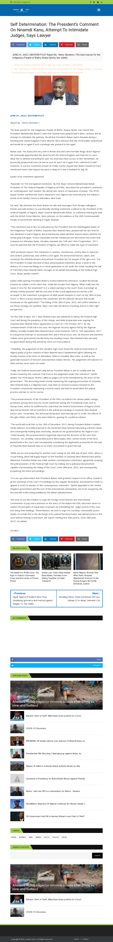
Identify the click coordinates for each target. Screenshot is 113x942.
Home (76, 939)
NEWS (31, 837)
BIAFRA (13, 837)
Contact (85, 939)
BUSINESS (22, 837)
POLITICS (55, 837)
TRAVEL (64, 837)
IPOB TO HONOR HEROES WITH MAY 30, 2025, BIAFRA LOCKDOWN (48, 65)
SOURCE (14, 530)
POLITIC (46, 837)
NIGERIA (38, 837)
